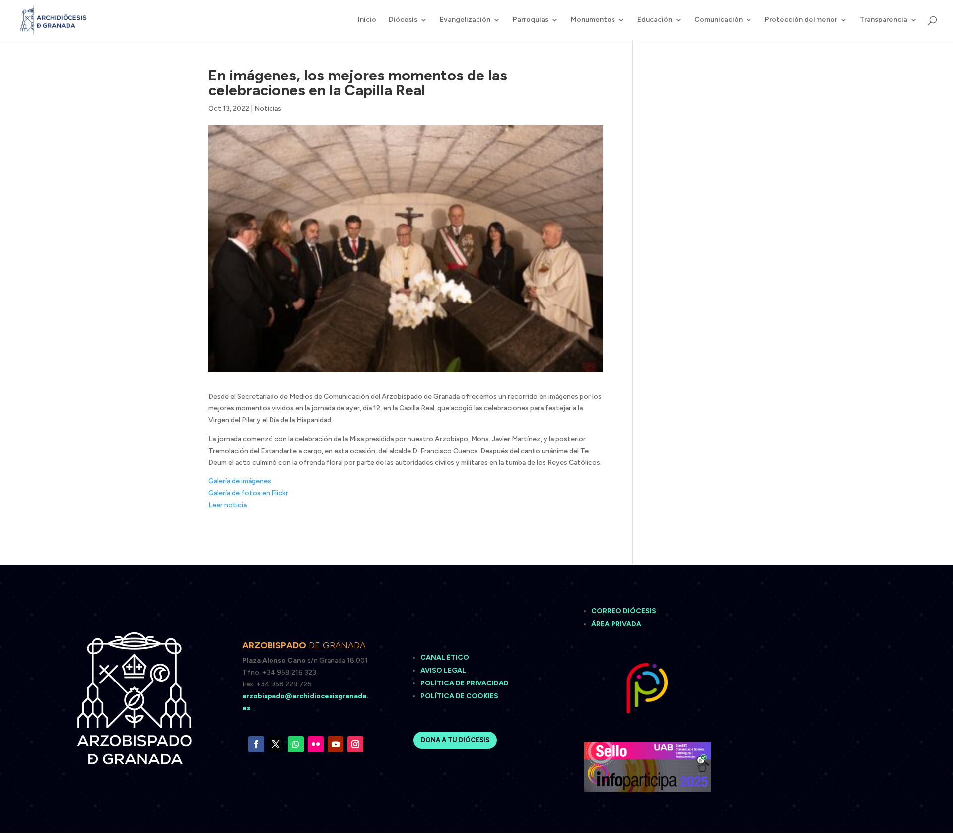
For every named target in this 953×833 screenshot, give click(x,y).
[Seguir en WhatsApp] (296, 744)
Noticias (267, 108)
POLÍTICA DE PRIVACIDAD (464, 683)
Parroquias (530, 20)
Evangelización (465, 20)
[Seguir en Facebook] (256, 744)
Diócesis (403, 20)
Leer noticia (227, 505)
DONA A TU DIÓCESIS (455, 740)
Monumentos (593, 20)
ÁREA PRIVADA (616, 624)
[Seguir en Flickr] (316, 744)
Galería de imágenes (239, 481)
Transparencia (883, 20)
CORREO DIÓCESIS (623, 611)
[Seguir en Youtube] (335, 744)
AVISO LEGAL (444, 670)
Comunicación (718, 20)
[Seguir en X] (276, 744)
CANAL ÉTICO (445, 657)
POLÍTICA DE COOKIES (459, 696)
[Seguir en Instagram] (355, 744)
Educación (654, 20)
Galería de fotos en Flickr (248, 493)
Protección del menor (801, 20)
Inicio (367, 20)
